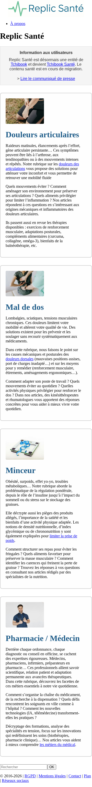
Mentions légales (52, 776)
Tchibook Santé (61, 64)
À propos (17, 23)
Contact (74, 776)
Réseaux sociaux (15, 780)
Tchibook (19, 64)
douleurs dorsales (19, 359)
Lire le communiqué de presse (47, 78)
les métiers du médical (57, 744)
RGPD (30, 776)
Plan (87, 776)
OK (51, 767)
